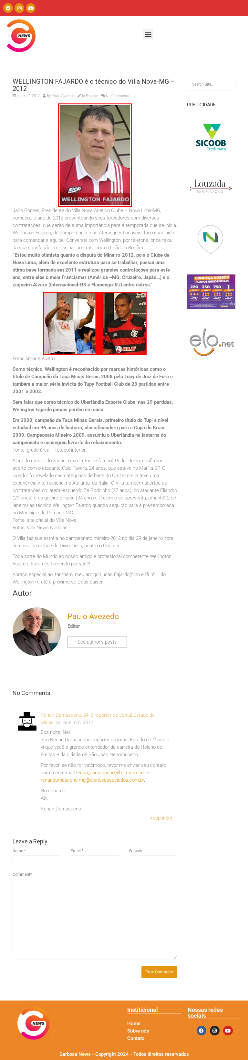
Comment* (22, 874)
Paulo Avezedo (63, 96)
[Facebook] (8, 8)
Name (19, 851)
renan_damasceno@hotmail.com (110, 773)
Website (136, 851)
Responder (161, 818)
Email (77, 851)
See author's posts (97, 642)
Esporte (92, 96)
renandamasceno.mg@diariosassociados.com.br (92, 780)
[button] (148, 34)
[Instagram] (19, 8)
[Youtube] (31, 8)
